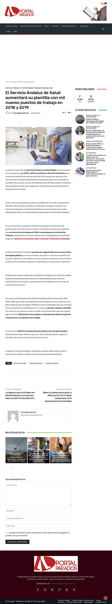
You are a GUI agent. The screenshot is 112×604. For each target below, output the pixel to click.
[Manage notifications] (105, 598)
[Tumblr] (67, 589)
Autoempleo (91, 153)
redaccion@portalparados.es (63, 584)
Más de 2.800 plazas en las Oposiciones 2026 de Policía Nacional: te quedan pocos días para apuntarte (38, 457)
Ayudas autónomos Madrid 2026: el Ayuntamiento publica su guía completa (95, 173)
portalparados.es (21, 113)
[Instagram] (45, 589)
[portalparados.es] (7, 113)
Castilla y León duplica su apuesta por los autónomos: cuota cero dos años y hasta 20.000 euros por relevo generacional (96, 159)
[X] (74, 589)
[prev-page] (7, 468)
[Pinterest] (59, 589)
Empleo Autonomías (60, 453)
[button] (103, 28)
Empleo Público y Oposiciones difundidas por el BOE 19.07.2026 (16, 459)
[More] (57, 121)
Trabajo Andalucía (43, 88)
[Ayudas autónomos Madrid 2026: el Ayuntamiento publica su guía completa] (80, 172)
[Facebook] (37, 589)
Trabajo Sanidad (51, 363)
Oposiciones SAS (19, 363)
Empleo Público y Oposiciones (23, 82)
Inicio (7, 82)
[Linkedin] (52, 589)
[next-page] (11, 468)
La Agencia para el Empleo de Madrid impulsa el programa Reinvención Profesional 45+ (20, 395)
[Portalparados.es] (19, 11)
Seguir (91, 96)
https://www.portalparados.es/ (32, 415)
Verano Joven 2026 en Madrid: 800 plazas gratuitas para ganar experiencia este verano (60, 458)
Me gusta (80, 96)
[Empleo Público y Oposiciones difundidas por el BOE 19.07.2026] (16, 450)
